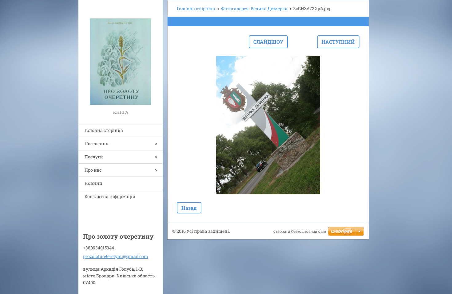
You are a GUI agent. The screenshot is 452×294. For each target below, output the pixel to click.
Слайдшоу (268, 41)
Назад (189, 208)
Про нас (93, 170)
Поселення (97, 143)
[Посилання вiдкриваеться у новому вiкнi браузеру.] (268, 125)
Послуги (94, 157)
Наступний (338, 41)
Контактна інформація (110, 196)
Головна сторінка (104, 130)
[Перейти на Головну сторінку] (120, 54)
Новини (93, 183)
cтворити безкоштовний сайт (300, 231)
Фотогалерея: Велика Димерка (254, 8)
